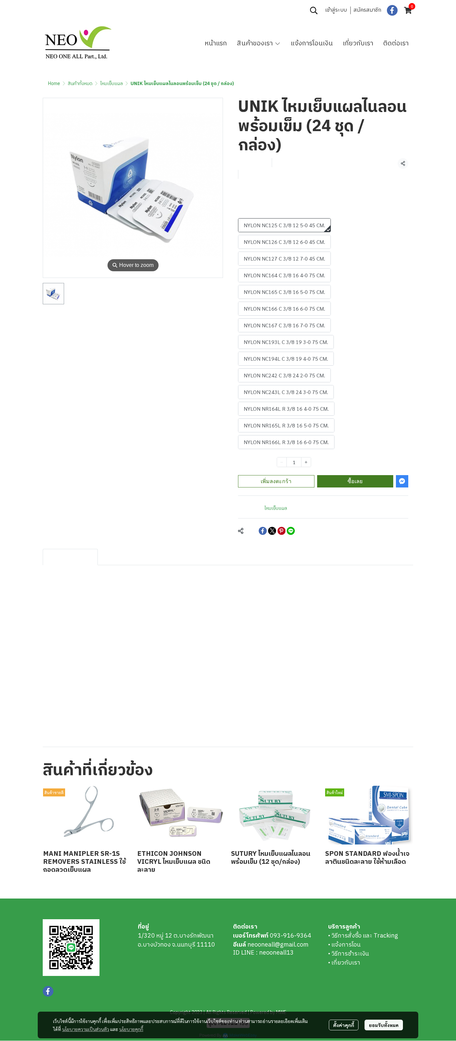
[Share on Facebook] (263, 531)
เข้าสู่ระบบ (336, 10)
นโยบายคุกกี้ (131, 1029)
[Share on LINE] (291, 531)
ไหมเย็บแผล (111, 83)
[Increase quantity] (306, 462)
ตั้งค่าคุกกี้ (343, 1025)
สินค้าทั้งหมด (80, 83)
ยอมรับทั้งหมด (384, 1025)
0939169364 (90, 10)
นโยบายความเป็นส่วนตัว (85, 1029)
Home (54, 83)
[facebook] (392, 10)
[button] (313, 10)
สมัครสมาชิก (367, 10)
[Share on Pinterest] (281, 531)
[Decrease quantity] (281, 462)
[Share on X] (272, 531)
